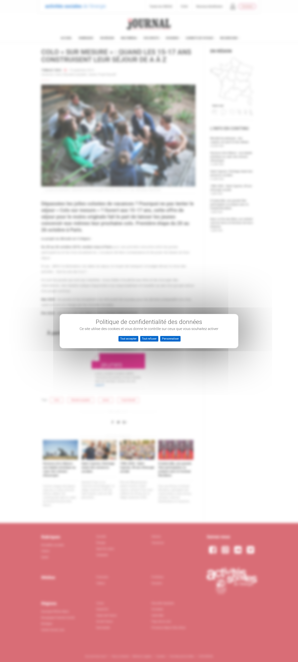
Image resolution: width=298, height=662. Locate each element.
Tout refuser (149, 338)
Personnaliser (170, 338)
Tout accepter (128, 338)
